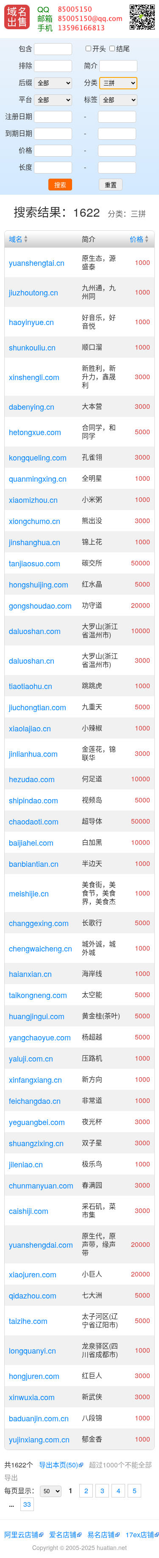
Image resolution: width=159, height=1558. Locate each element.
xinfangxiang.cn (35, 1079)
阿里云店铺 (21, 1534)
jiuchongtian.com (37, 706)
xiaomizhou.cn (33, 499)
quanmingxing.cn (38, 478)
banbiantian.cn (34, 863)
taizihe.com (28, 1320)
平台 (25, 99)
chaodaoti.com (34, 821)
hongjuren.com (34, 1375)
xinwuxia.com (32, 1396)
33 (27, 1504)
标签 (91, 99)
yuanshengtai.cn (36, 262)
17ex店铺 (140, 1534)
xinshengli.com (34, 376)
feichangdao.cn (35, 1100)
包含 (25, 48)
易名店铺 (100, 1534)
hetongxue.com (35, 431)
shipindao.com (33, 799)
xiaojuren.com (32, 1273)
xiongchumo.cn (34, 520)
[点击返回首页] (17, 17)
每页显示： (21, 1490)
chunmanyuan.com (41, 1185)
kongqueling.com (38, 457)
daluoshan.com (35, 630)
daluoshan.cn (31, 660)
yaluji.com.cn (31, 1058)
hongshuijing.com (38, 584)
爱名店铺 (62, 1534)
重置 (111, 185)
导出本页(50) (58, 1465)
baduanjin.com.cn (39, 1417)
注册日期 (18, 116)
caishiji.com (28, 1210)
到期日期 (18, 133)
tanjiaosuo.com (34, 562)
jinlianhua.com (33, 753)
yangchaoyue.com (40, 1036)
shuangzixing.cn (36, 1142)
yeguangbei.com (37, 1121)
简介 (91, 65)
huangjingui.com (36, 1015)
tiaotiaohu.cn (30, 685)
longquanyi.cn (32, 1350)
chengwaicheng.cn (40, 948)
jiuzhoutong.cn (33, 292)
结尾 (123, 48)
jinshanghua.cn (34, 541)
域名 (15, 239)
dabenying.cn (31, 406)
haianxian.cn (30, 973)
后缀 (25, 82)
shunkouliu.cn (32, 347)
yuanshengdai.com (41, 1244)
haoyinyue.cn (31, 321)
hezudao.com (32, 778)
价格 (25, 150)
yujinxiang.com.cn (39, 1439)
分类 (91, 82)
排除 (25, 65)
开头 (100, 48)
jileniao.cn (26, 1163)
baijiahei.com (31, 842)
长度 (25, 167)
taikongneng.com (38, 994)
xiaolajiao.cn (30, 728)
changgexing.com (39, 922)
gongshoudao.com (40, 605)
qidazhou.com (32, 1295)
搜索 (60, 185)
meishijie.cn (29, 893)
